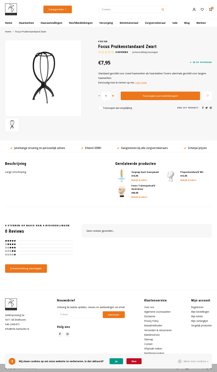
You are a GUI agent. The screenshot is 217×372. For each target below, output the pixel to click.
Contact (148, 344)
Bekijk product (139, 180)
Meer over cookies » (196, 361)
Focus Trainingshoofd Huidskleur (143, 187)
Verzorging (106, 22)
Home (8, 22)
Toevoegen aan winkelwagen (160, 95)
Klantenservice (152, 334)
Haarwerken (26, 22)
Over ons (149, 307)
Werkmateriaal (129, 22)
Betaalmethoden (153, 325)
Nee (134, 361)
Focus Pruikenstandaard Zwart (30, 31)
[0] (210, 9)
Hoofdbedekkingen (81, 22)
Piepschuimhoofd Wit (191, 172)
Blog (187, 22)
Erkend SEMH (93, 148)
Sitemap (148, 339)
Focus (103, 41)
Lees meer (141, 82)
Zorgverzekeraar (155, 22)
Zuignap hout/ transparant (145, 172)
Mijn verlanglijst (199, 320)
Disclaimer (149, 316)
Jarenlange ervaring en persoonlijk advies (39, 148)
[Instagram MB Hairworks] (68, 334)
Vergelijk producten (201, 325)
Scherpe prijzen (197, 148)
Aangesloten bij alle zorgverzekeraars (144, 148)
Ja (116, 361)
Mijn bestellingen (200, 311)
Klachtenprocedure (154, 353)
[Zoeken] (162, 9)
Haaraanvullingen (51, 22)
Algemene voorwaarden (157, 311)
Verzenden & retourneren (158, 330)
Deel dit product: (188, 108)
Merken (201, 22)
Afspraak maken (153, 348)
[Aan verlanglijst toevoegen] (207, 96)
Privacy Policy (151, 320)
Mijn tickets (197, 316)
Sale (174, 22)
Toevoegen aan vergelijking (117, 108)
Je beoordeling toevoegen (145, 52)
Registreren (197, 307)
